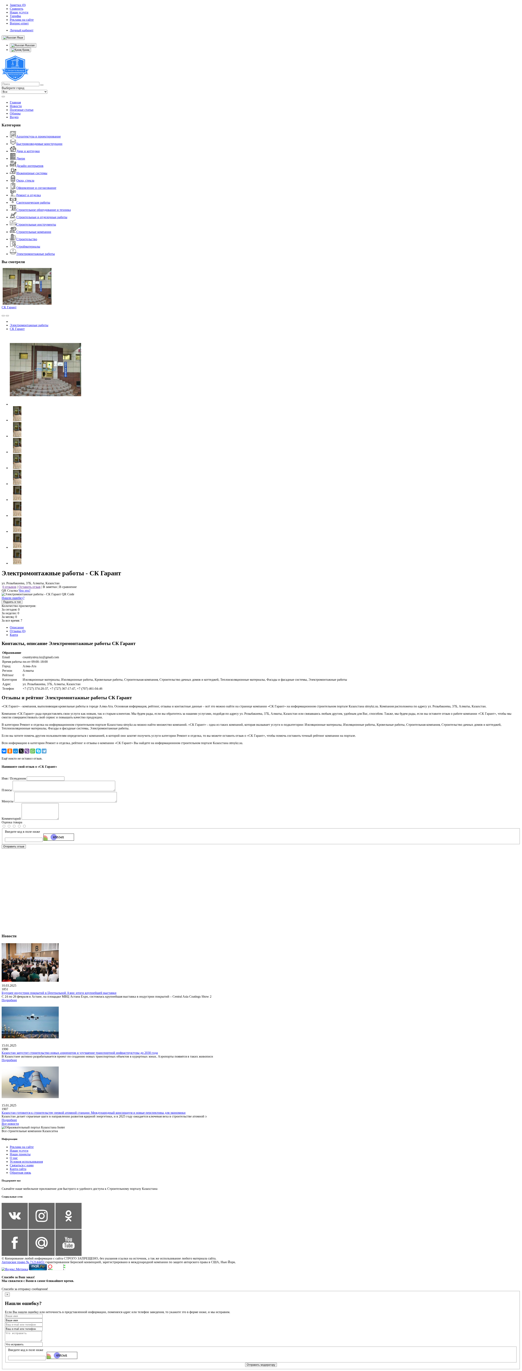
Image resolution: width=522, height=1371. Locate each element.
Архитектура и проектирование (38, 136)
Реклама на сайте (22, 1147)
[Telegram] (44, 751)
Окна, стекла (25, 180)
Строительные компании (33, 232)
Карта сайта (18, 1169)
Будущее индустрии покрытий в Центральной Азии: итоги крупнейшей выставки (59, 993)
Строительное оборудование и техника (43, 210)
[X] (21, 751)
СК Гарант (9, 307)
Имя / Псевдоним (14, 778)
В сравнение (68, 587)
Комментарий (11, 818)
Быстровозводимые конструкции (39, 144)
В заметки (50, 587)
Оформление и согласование (36, 188)
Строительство (26, 239)
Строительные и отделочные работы (41, 217)
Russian (29, 45)
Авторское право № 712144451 (23, 1262)
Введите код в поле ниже (22, 831)
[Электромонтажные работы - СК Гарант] (45, 404)
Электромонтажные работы (35, 254)
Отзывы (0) (17, 631)
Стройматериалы (28, 246)
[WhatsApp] (32, 751)
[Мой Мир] (15, 751)
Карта (14, 634)
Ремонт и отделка (28, 195)
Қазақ (25, 49)
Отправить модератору (261, 1364)
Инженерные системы (31, 173)
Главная (15, 102)
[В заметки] (7, 315)
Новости (16, 106)
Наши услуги (19, 1150)
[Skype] (38, 751)
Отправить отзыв (13, 846)
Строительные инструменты (36, 224)
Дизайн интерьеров (29, 166)
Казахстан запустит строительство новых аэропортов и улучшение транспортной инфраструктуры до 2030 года (80, 1052)
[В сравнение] (3, 315)
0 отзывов (9, 587)
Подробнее (9, 1000)
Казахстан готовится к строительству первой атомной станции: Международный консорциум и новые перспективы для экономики (94, 1112)
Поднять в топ (12, 601)
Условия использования (26, 1161)
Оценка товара (12, 822)
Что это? (24, 590)
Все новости (10, 1123)
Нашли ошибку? (13, 598)
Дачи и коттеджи (28, 151)
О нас (14, 1158)
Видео (14, 117)
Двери (20, 158)
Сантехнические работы (33, 202)
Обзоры (15, 113)
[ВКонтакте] (4, 751)
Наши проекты (20, 1154)
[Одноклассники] (9, 751)
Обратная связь (20, 1172)
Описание (17, 627)
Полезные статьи (21, 109)
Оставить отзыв (30, 587)
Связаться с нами (22, 1165)
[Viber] (26, 751)
